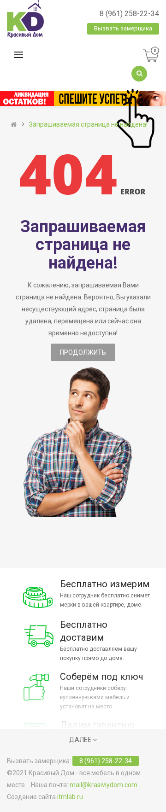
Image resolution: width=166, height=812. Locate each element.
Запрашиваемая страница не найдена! (88, 124)
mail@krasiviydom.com (103, 785)
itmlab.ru (70, 796)
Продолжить (83, 352)
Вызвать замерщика (123, 28)
